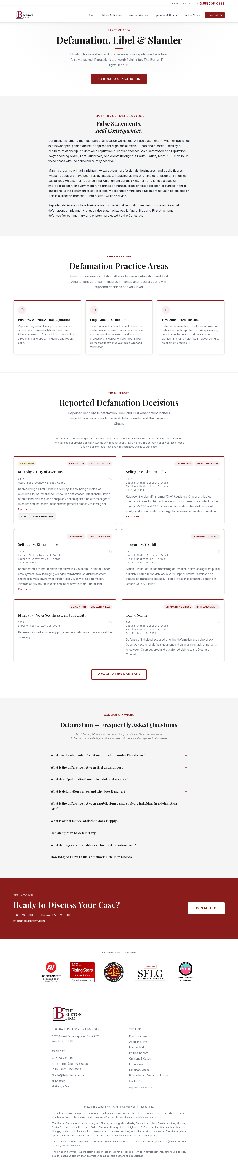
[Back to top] (229, 1157)
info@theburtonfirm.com (29, 921)
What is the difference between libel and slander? (119, 767)
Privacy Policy (146, 1106)
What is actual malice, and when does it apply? (119, 821)
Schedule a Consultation (119, 78)
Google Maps (63, 1086)
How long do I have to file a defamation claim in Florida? (119, 857)
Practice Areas (137, 15)
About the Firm (138, 1041)
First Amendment (108, 181)
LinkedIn (59, 1080)
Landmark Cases (139, 1069)
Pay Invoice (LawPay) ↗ (142, 1087)
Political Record (138, 1052)
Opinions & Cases (166, 15)
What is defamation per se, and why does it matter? (119, 791)
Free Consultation (198, 3)
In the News (192, 15)
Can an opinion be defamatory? (119, 833)
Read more (24, 509)
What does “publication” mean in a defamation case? (119, 779)
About (92, 15)
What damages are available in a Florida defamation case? (119, 845)
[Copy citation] (110, 479)
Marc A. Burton (112, 15)
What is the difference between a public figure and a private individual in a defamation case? (119, 806)
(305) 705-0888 (23, 915)
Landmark (28, 463)
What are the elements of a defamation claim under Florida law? (119, 755)
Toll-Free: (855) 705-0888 (55, 915)
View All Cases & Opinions (119, 674)
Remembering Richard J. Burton (148, 1075)
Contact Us (215, 15)
